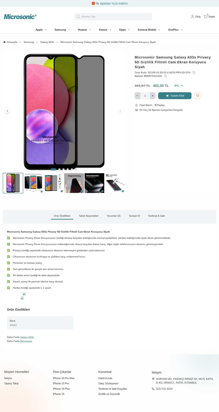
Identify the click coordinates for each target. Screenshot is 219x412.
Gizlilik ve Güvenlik (109, 393)
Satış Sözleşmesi (108, 383)
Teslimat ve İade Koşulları (112, 388)
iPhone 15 (58, 393)
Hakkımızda (105, 378)
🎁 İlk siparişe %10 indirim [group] (109, 3)
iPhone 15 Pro (61, 383)
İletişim (8, 378)
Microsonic (26, 341)
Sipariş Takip (11, 383)
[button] (53, 169)
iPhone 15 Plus (61, 388)
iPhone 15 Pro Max (64, 378)
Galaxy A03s (27, 337)
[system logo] (20, 16)
